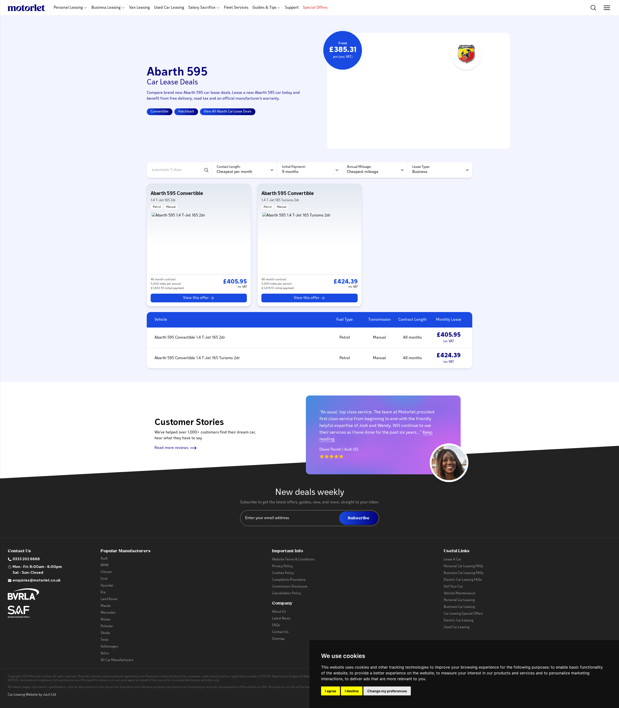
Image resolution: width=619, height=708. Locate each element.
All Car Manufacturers (117, 660)
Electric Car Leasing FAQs (463, 580)
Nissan (106, 619)
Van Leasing (139, 8)
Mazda (106, 606)
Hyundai (107, 586)
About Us (279, 612)
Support (292, 8)
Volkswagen (109, 646)
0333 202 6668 (26, 559)
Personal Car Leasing (459, 600)
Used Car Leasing (169, 8)
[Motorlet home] (26, 7)
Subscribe (358, 518)
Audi (104, 558)
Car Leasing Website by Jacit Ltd (32, 695)
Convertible (160, 111)
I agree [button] (330, 691)
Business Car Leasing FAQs (463, 573)
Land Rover (109, 599)
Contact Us (280, 632)
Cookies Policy (283, 573)
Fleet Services (236, 8)
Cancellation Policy (286, 593)
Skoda (105, 633)
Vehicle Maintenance (459, 593)
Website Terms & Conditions (293, 559)
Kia (103, 592)
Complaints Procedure (289, 580)
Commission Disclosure (289, 587)
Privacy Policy (282, 566)
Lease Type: (421, 167)
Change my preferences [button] (387, 691)
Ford (104, 579)
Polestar (107, 626)
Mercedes (108, 613)
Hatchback (186, 111)
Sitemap (278, 639)
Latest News (281, 618)
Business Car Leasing (459, 607)
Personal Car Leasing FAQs (463, 566)
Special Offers (315, 8)
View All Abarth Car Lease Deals (227, 111)
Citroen (106, 572)
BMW (105, 565)
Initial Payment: (294, 167)
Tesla (104, 640)
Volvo (105, 653)
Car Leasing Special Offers (463, 614)
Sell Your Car (453, 587)
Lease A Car (452, 559)
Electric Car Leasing (458, 620)
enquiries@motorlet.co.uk (37, 580)
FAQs (276, 625)
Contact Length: (229, 167)
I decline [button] (352, 691)
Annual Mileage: (359, 167)
